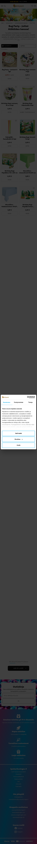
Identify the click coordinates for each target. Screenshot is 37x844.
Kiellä (18, 445)
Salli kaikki (18, 433)
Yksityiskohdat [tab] (18, 402)
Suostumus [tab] (6, 402)
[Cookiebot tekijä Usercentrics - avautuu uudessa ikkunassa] (27, 397)
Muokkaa (17, 439)
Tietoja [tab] (30, 402)
